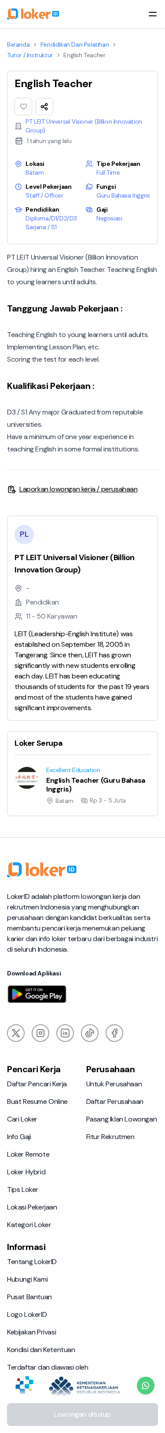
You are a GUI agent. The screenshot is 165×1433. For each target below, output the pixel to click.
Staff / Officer (44, 195)
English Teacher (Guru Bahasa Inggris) (60, 765)
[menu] (152, 14)
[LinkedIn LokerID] (65, 1033)
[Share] (44, 106)
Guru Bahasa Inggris (123, 195)
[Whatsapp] (145, 1385)
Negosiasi (109, 218)
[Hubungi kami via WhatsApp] (145, 1385)
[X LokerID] (16, 1033)
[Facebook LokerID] (114, 1033)
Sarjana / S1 (41, 227)
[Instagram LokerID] (40, 1033)
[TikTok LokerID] (90, 1033)
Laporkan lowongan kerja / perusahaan (78, 489)
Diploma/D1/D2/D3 (51, 218)
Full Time (108, 172)
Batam (35, 172)
